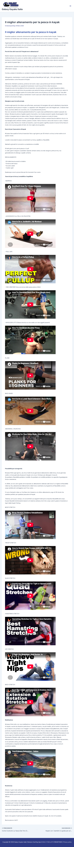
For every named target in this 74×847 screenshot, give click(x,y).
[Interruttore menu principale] (70, 6)
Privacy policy (67, 842)
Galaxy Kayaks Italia (12, 9)
